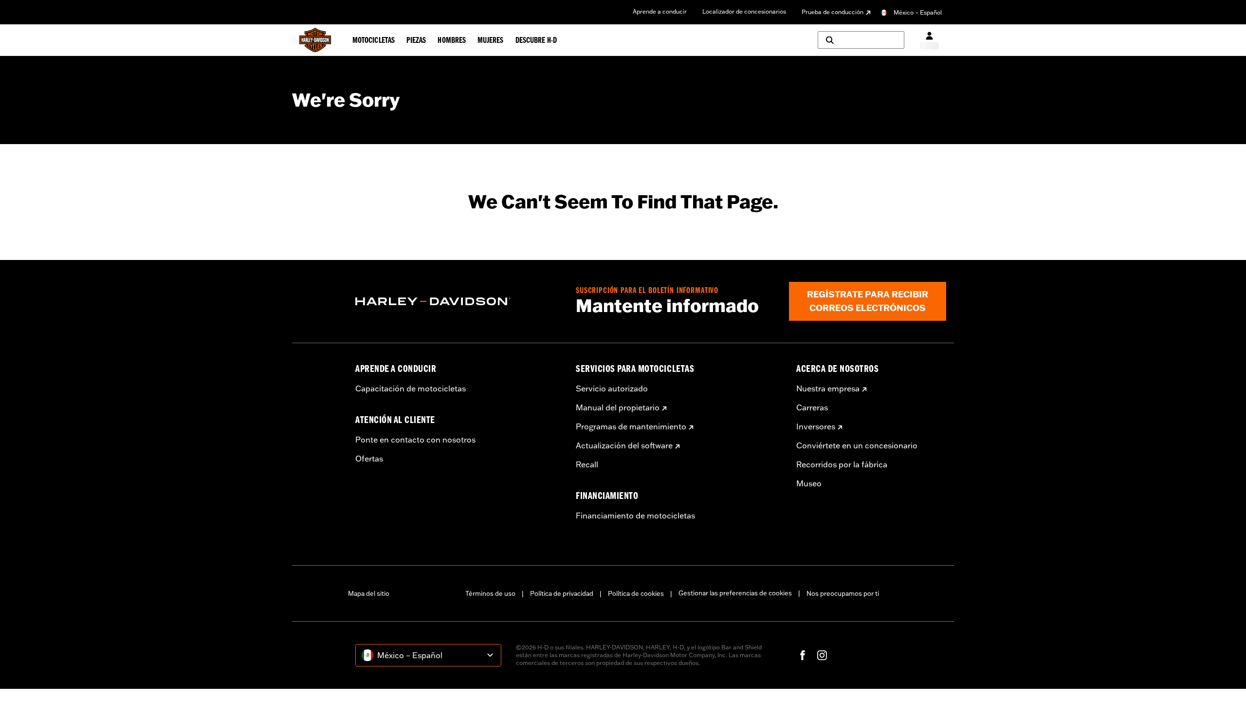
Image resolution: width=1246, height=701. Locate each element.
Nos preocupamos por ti (842, 593)
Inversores (815, 426)
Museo (809, 483)
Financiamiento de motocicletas (635, 515)
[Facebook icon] (802, 655)
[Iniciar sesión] (929, 40)
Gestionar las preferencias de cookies (735, 593)
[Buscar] (861, 40)
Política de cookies (636, 593)
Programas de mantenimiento (631, 426)
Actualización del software (624, 445)
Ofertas (369, 458)
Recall (587, 464)
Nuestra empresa (828, 388)
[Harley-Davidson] (458, 301)
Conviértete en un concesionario (856, 445)
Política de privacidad (561, 593)
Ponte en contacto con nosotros (415, 439)
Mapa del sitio (368, 593)
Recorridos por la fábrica (841, 464)
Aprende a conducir (660, 11)
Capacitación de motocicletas (410, 388)
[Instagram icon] (822, 655)
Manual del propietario (618, 407)
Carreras (812, 407)
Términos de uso (490, 593)
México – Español (918, 12)
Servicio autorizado (612, 388)
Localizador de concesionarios (744, 11)
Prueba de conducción (832, 12)
